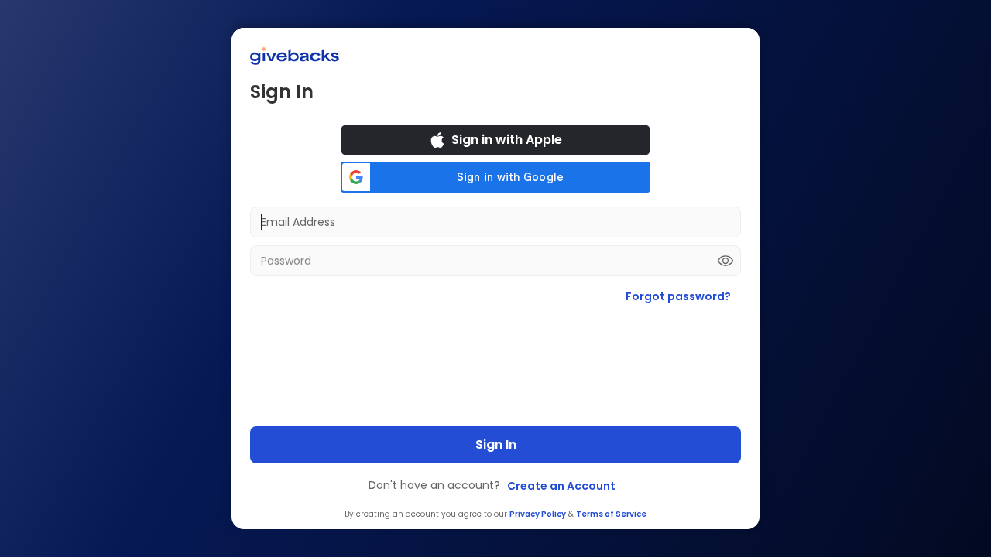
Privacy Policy (537, 514)
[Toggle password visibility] (725, 261)
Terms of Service (611, 514)
